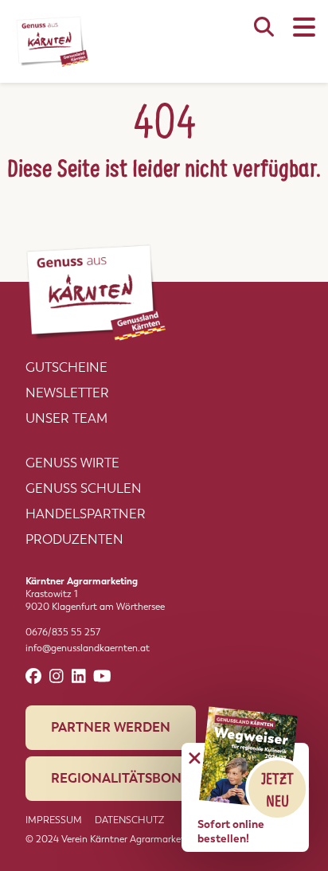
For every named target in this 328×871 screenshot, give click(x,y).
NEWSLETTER (67, 392)
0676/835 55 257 (62, 632)
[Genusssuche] (264, 35)
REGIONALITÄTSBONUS (124, 778)
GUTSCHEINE (66, 367)
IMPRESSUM (53, 820)
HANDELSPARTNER (85, 513)
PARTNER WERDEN (110, 727)
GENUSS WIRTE (72, 463)
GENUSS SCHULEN (83, 488)
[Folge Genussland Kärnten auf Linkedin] (79, 676)
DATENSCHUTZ (129, 820)
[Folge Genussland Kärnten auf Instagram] (56, 676)
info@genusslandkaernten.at (87, 648)
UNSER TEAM (66, 418)
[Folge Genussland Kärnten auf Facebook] (33, 676)
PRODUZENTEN (74, 539)
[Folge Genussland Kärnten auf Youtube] (102, 676)
